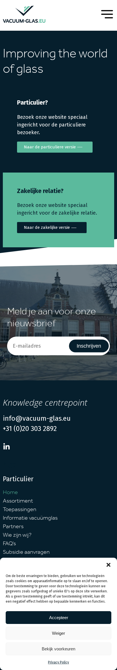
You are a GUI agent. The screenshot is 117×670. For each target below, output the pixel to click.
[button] (108, 565)
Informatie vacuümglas (30, 519)
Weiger (58, 633)
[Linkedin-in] (6, 446)
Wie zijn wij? (17, 536)
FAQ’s (9, 544)
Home (10, 493)
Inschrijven (89, 346)
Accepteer (58, 617)
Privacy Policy (58, 662)
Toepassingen (19, 510)
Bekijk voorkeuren (58, 648)
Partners (13, 527)
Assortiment (18, 502)
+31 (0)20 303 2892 (30, 429)
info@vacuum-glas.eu (37, 418)
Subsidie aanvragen (26, 553)
